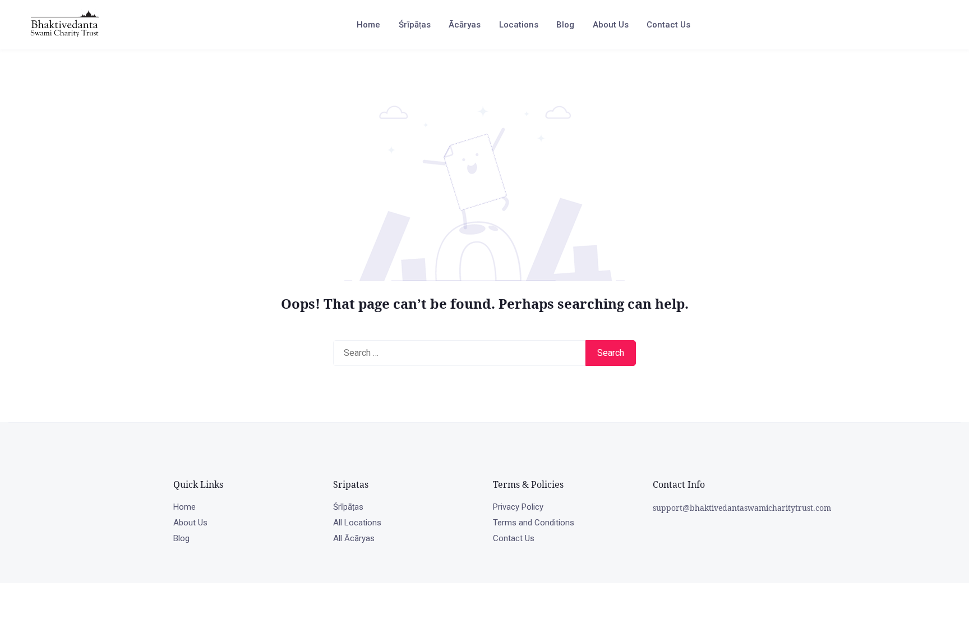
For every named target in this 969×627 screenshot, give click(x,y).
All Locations (357, 523)
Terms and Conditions (533, 523)
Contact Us (668, 25)
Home (368, 25)
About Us (611, 25)
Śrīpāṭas (415, 25)
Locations (518, 25)
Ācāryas (465, 25)
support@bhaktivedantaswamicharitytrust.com (742, 507)
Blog (565, 25)
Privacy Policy (518, 507)
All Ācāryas (354, 538)
